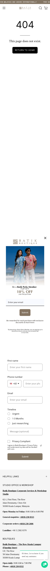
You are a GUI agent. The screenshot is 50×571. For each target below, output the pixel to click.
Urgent (15, 413)
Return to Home (25, 50)
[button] (40, 8)
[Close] (45, 238)
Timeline (11, 409)
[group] (25, 2)
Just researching (20, 423)
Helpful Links (11, 476)
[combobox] (14, 383)
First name (12, 360)
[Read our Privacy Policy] (41, 445)
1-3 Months (18, 418)
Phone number (15, 376)
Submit (25, 457)
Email (10, 393)
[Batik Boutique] (25, 8)
